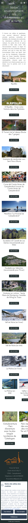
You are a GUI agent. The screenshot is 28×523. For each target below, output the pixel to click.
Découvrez (14, 89)
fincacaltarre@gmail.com (14, 479)
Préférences (14, 517)
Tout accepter (21, 511)
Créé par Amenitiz (14, 521)
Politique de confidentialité (11, 509)
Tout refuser (7, 511)
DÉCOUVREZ (10, 443)
